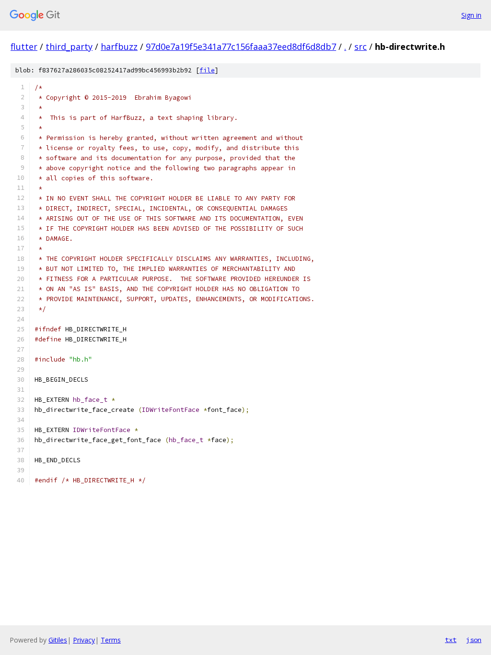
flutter (24, 46)
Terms (111, 639)
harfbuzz (119, 46)
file (207, 70)
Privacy (84, 639)
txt (450, 639)
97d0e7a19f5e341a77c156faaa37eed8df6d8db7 (241, 46)
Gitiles (57, 639)
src (360, 46)
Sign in (471, 15)
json (473, 639)
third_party (69, 46)
